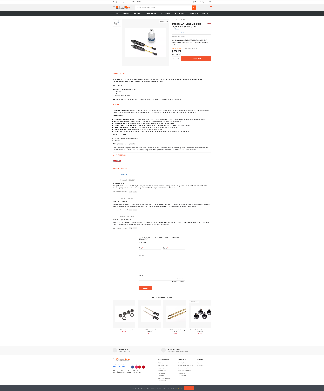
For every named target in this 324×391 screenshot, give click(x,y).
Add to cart (196, 58)
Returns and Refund (173, 349)
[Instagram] (136, 367)
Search (194, 7)
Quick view (131, 306)
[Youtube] (139, 367)
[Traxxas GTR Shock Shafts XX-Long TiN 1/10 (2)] (174, 314)
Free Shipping (123, 349)
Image (141, 275)
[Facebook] (132, 367)
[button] (120, 2)
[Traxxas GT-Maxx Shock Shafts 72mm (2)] (149, 314)
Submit (145, 288)
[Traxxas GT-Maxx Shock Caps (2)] (124, 314)
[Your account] (204, 7)
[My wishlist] (207, 7)
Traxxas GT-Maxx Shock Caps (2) (124, 330)
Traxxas (177, 29)
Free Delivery (176, 54)
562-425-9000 (119, 366)
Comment (142, 255)
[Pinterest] (143, 367)
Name (165, 248)
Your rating (142, 242)
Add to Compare (131, 302)
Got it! (189, 388)
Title (140, 248)
